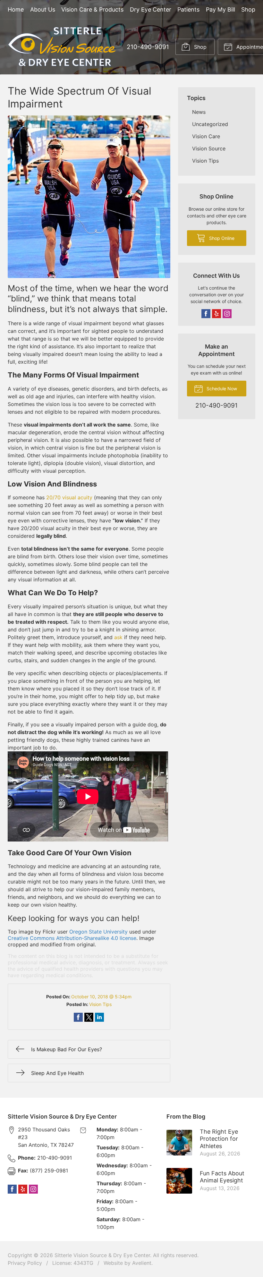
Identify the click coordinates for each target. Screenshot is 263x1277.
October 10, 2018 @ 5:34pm (101, 996)
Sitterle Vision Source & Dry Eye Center (102, 1255)
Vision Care (206, 136)
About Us (42, 9)
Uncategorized (210, 124)
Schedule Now (221, 388)
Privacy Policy (25, 1263)
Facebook (205, 313)
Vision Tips (100, 1004)
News (199, 112)
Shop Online (221, 238)
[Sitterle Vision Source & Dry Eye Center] (62, 47)
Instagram (227, 313)
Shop (248, 9)
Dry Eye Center (150, 9)
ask (118, 637)
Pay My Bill (220, 9)
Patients (188, 9)
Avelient (141, 1263)
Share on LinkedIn (99, 1017)
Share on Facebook (78, 1017)
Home (16, 9)
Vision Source (208, 148)
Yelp (216, 313)
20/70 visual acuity (69, 497)
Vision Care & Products (92, 9)
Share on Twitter (88, 1017)
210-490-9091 (148, 47)
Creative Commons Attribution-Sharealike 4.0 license (72, 938)
